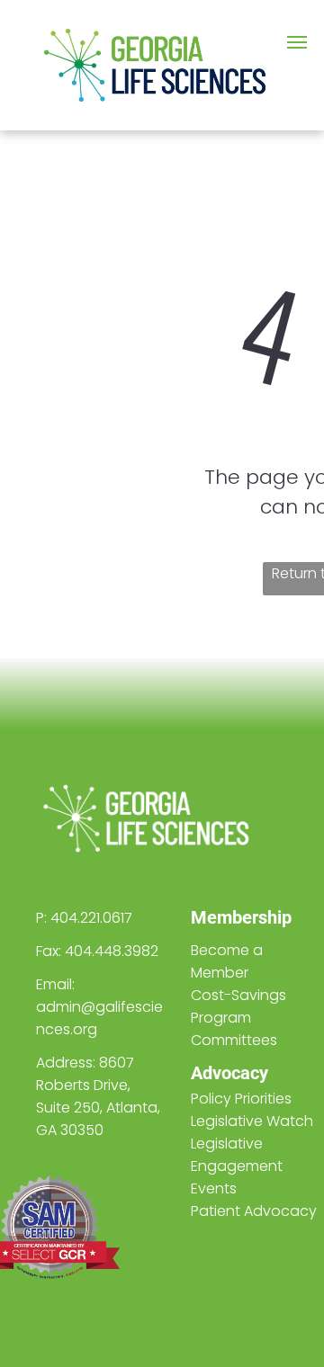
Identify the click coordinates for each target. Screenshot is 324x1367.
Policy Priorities (241, 1098)
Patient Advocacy (254, 1211)
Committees (234, 1040)
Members (229, 917)
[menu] (297, 42)
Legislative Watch (252, 1121)
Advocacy (229, 1073)
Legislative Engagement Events (237, 1166)
